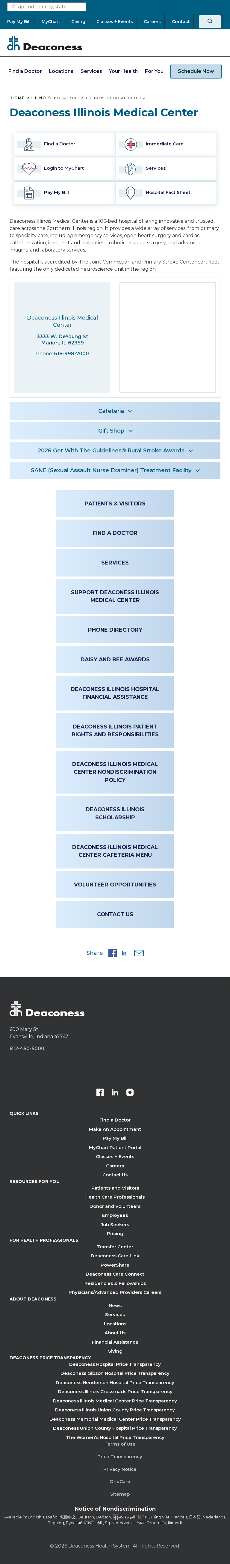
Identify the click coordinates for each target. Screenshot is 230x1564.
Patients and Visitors (115, 1188)
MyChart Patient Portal (115, 1147)
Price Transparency (119, 1456)
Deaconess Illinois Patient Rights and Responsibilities (115, 730)
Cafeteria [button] (111, 411)
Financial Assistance (115, 1342)
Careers (115, 1166)
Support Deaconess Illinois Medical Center (115, 596)
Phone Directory (115, 630)
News (115, 1305)
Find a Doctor (25, 71)
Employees (115, 1215)
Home (18, 98)
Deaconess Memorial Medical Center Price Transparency (115, 1419)
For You (154, 71)
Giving (115, 1351)
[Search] (210, 21)
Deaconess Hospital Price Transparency (115, 1364)
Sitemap (120, 1494)
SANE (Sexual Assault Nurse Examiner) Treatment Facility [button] (111, 470)
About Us (115, 1333)
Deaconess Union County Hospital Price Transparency (115, 1428)
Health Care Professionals (115, 1197)
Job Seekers (115, 1224)
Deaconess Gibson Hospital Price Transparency (115, 1373)
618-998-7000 (71, 353)
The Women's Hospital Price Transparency (115, 1437)
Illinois (41, 98)
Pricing (115, 1233)
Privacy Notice (120, 1469)
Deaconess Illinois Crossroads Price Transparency (115, 1391)
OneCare (120, 1481)
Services (91, 71)
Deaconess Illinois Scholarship (115, 813)
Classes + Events (115, 1156)
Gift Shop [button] (111, 430)
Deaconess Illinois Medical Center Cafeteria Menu (115, 851)
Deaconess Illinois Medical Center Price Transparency (115, 1401)
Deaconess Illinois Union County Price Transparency (115, 1410)
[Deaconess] (44, 42)
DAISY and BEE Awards (115, 659)
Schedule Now (196, 71)
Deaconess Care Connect (115, 1274)
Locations (61, 71)
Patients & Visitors (115, 503)
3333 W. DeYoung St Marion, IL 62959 (62, 339)
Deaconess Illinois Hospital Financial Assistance (115, 693)
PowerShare (115, 1265)
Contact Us (115, 914)
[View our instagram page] (130, 1093)
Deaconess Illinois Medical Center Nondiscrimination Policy (115, 772)
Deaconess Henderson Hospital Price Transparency (115, 1382)
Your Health (123, 71)
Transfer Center (115, 1247)
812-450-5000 (27, 1048)
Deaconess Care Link (115, 1256)
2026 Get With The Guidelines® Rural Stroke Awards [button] (111, 450)
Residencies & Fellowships (115, 1283)
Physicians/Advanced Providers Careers (115, 1292)
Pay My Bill (115, 1138)
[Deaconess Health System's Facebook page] (100, 1093)
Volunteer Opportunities (115, 884)
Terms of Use (120, 1444)
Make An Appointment (115, 1129)
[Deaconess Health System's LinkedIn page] (115, 1093)
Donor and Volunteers (115, 1206)
